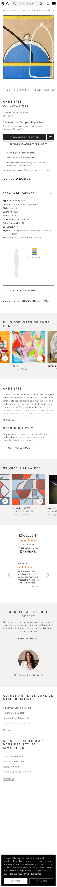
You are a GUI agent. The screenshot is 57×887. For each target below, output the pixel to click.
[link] (41, 3)
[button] (54, 3)
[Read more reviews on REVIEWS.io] (28, 552)
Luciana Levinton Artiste (16, 718)
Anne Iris (12, 101)
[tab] (28, 193)
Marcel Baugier (22, 511)
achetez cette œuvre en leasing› (29, 170)
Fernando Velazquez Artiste (18, 723)
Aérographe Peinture (14, 761)
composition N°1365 (21, 508)
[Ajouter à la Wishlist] (50, 137)
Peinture (32, 10)
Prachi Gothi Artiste (13, 712)
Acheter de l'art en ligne (14, 10)
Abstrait (14, 208)
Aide (7, 90)
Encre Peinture (11, 766)
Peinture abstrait (47, 10)
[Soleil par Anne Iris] (28, 347)
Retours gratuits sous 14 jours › (21, 153)
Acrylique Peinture (13, 756)
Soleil (15, 366)
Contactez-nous (19, 447)
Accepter (16, 881)
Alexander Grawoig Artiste (17, 707)
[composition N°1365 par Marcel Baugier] (28, 489)
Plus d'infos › (19, 129)
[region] (28, 575)
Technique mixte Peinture (17, 771)
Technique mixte (30, 204)
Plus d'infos (35, 874)
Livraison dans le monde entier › (21, 157)
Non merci (41, 881)
